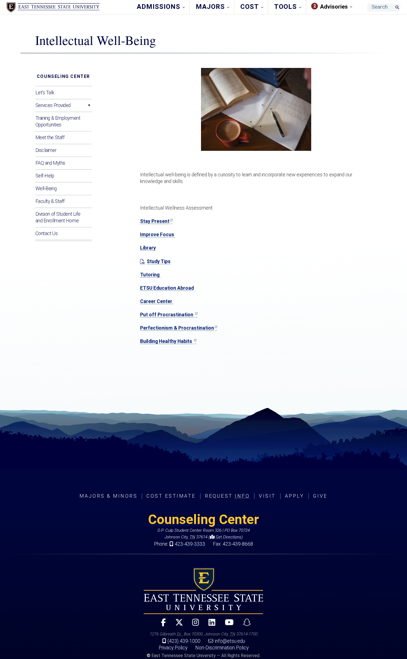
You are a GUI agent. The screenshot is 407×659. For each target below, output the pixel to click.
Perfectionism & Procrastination (177, 328)
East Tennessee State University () (53, 7)
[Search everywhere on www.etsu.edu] (397, 8)
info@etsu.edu (230, 641)
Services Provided (53, 105)
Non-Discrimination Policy (222, 647)
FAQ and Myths (50, 163)
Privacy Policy (173, 647)
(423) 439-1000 (184, 641)
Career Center (156, 301)
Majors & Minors (108, 496)
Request (227, 496)
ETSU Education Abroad (167, 288)
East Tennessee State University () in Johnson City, (203, 591)
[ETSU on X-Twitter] (176, 625)
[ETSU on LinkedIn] (210, 625)
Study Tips (159, 261)
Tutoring (150, 275)
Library (148, 248)
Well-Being (46, 188)
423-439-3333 (190, 544)
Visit (267, 496)
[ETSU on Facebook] (161, 625)
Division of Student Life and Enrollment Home (58, 217)
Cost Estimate (171, 496)
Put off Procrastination (167, 314)
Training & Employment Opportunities (58, 121)
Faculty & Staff (50, 201)
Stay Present (154, 221)
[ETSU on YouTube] (227, 625)
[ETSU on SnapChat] (244, 625)
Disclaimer (45, 150)
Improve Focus (157, 234)
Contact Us (46, 233)
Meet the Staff (50, 137)
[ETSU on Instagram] (193, 625)
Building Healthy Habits (166, 341)
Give (320, 496)
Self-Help (44, 176)
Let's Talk (44, 92)
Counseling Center (63, 76)
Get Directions (228, 537)
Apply (294, 496)
